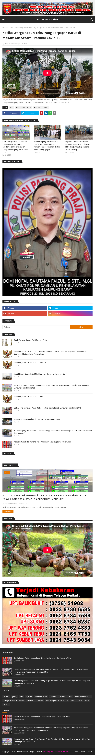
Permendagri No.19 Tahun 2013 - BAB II (29, 397)
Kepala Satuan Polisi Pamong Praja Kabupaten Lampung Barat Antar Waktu (42, 442)
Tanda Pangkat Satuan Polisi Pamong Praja (30, 340)
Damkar (6, 697)
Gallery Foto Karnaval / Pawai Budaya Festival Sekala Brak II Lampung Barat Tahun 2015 (47, 408)
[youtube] (24, 313)
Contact (90, 752)
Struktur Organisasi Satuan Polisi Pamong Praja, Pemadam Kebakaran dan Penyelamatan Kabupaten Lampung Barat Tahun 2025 (15, 147)
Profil (72, 701)
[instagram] (70, 313)
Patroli (70, 697)
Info (11, 107)
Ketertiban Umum (41, 697)
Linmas (62, 697)
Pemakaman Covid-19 (23, 107)
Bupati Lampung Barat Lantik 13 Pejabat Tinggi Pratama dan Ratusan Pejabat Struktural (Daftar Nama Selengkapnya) (47, 145)
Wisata (6, 704)
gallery (14, 697)
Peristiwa (37, 107)
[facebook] (24, 308)
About (83, 752)
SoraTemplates (48, 752)
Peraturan (30, 701)
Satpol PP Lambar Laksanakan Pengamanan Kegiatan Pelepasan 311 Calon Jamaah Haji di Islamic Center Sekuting (77, 145)
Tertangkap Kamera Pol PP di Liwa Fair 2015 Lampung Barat (37, 419)
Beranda (5, 27)
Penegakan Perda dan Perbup (14, 701)
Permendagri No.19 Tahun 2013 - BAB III (30, 363)
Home (77, 752)
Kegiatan (29, 697)
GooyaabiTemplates (62, 752)
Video (11, 27)
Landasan (53, 697)
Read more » (8, 512)
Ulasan (80, 701)
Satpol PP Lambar (47, 19)
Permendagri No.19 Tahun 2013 (57, 701)
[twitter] (70, 308)
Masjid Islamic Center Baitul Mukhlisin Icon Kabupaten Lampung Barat (40, 374)
